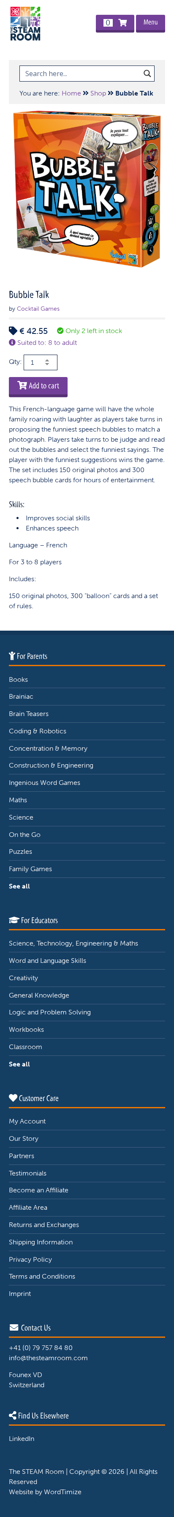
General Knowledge (39, 995)
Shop (98, 93)
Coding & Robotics (37, 731)
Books (18, 679)
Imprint (20, 1294)
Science (21, 817)
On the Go (25, 835)
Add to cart (43, 386)
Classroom (25, 1047)
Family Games (30, 869)
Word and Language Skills (47, 961)
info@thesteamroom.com (48, 1358)
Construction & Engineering (51, 765)
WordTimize (63, 1492)
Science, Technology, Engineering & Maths (73, 943)
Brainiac (21, 696)
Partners (21, 1156)
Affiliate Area (28, 1207)
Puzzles (20, 851)
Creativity (23, 978)
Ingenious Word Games (44, 783)
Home (71, 93)
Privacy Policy (30, 1259)
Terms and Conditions (42, 1276)
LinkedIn (21, 1439)
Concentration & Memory (48, 748)
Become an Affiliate (38, 1190)
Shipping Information (41, 1242)
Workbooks (26, 1029)
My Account (27, 1121)
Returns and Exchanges (44, 1225)
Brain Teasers (29, 714)
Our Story (23, 1138)
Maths (18, 800)
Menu (151, 22)
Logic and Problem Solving (50, 1012)
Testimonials (27, 1173)
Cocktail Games (38, 308)
